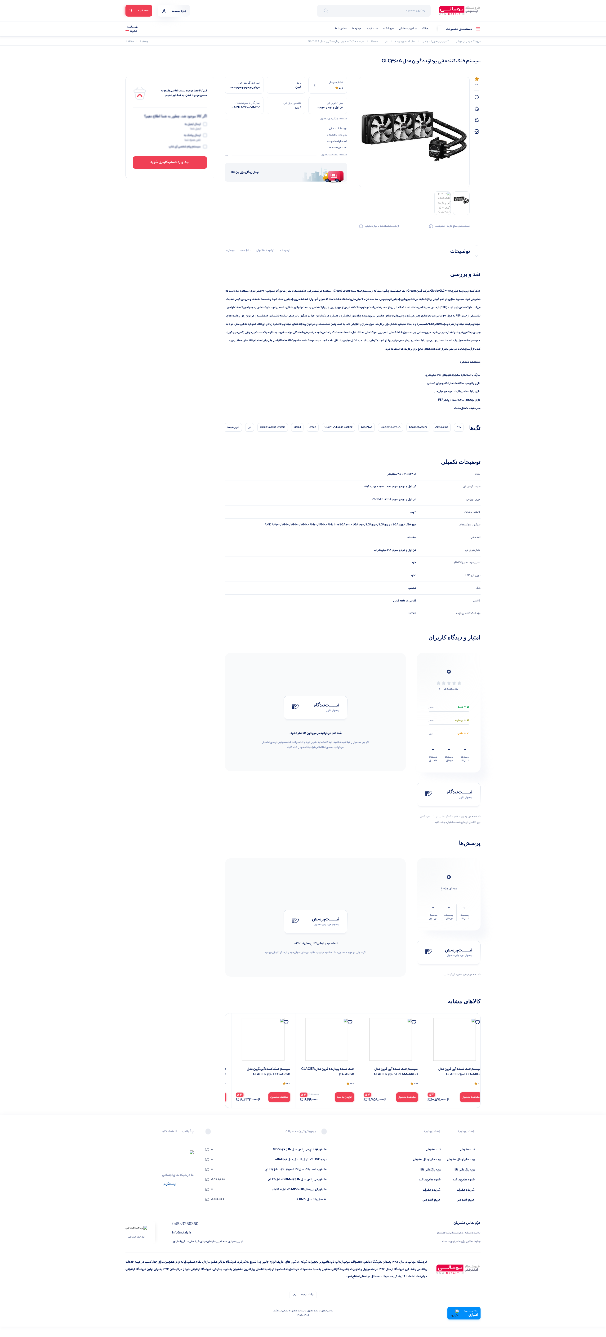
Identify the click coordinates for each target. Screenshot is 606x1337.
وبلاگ (425, 29)
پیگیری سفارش (408, 29)
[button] (324, 1131)
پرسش (144, 41)
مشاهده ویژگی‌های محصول (333, 119)
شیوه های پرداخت (464, 1179)
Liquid (297, 427)
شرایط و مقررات (466, 1190)
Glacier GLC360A (391, 427)
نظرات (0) (245, 251)
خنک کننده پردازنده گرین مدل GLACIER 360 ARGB (385, 1072)
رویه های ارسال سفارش (461, 1159)
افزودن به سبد (402, 1097)
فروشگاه (388, 29)
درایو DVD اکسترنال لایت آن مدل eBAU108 (301, 1159)
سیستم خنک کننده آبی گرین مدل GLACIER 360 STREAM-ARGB (454, 1072)
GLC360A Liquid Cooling (338, 427)
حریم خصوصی (466, 1199)
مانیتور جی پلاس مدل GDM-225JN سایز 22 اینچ (297, 1179)
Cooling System (418, 427)
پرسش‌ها (230, 251)
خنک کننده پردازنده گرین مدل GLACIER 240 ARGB (257, 1072)
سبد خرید (372, 29)
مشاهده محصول (465, 1097)
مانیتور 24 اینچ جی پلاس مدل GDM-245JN (300, 1149)
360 (459, 427)
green (312, 427)
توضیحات (285, 251)
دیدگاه (129, 41)
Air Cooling (441, 427)
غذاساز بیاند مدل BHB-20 (311, 1199)
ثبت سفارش (467, 1149)
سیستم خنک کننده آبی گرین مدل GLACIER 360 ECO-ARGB (326, 1072)
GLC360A (366, 427)
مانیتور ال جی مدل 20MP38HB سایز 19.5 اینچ (299, 1189)
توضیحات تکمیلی (265, 251)
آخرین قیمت (233, 427)
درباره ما (356, 29)
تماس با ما (341, 29)
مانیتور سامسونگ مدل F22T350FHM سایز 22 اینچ (296, 1169)
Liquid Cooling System (272, 427)
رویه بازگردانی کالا (464, 1169)
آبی (249, 427)
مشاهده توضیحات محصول (334, 155)
